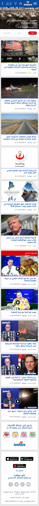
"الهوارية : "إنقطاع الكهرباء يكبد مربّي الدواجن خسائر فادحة (21, 22)
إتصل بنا (19, 470)
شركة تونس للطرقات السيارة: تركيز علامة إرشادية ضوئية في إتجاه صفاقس (19, 138)
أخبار (32, 33)
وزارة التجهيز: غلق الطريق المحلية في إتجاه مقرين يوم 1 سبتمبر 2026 (20, 205)
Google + (22, 484)
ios (12, 459)
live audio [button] (8, 3)
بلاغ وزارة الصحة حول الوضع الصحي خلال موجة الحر (21, 171)
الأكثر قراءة (6, 33)
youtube (28, 484)
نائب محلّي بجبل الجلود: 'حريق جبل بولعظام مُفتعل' (22, 412)
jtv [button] (20, 3)
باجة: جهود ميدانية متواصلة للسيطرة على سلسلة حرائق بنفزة (20, 345)
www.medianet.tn (11, 501)
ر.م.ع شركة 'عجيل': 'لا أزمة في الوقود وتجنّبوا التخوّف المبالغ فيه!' (20, 378)
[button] (27, 4)
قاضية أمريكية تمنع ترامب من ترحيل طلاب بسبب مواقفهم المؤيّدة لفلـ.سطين (21, 240)
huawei (19, 466)
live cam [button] (16, 3)
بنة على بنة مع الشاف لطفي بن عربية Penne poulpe (20, 279)
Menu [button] (35, 3)
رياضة (19, 33)
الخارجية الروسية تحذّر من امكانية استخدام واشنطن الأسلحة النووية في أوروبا (20, 67)
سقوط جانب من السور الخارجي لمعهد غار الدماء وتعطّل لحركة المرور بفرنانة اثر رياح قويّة (20, 103)
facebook (10, 484)
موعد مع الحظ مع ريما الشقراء (23, 312)
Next (36, 14)
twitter (16, 484)
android (26, 459)
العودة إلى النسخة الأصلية (19, 497)
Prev (2, 14)
